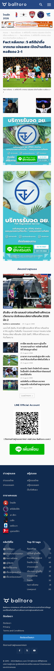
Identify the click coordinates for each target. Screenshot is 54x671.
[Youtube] (34, 651)
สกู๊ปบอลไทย (32, 480)
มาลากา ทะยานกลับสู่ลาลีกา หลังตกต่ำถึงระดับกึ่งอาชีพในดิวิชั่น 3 (35, 358)
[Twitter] (27, 651)
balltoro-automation (11, 324)
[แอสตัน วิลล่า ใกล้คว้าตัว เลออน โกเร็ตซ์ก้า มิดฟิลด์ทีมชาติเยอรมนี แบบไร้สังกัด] (10, 372)
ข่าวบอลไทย (8, 307)
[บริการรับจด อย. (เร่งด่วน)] (27, 164)
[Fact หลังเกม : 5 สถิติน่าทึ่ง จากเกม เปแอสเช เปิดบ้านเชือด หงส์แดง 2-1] (27, 86)
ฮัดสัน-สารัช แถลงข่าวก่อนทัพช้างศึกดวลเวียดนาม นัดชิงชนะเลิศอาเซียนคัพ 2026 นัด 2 (26, 316)
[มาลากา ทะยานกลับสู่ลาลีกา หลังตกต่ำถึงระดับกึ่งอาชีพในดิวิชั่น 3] (10, 360)
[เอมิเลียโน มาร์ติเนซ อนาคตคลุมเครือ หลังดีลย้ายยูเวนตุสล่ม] (10, 385)
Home (5, 32)
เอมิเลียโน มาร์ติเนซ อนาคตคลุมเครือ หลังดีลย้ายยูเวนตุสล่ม (35, 383)
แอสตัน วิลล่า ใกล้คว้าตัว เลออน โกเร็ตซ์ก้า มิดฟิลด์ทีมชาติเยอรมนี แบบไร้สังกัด (35, 371)
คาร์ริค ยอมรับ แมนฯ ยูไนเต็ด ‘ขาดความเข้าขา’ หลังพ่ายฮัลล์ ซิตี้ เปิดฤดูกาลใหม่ (34, 346)
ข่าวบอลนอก (8, 485)
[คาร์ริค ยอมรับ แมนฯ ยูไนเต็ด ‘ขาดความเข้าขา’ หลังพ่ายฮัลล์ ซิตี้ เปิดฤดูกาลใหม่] (10, 347)
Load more (26, 395)
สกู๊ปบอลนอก (33, 485)
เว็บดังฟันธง (32, 489)
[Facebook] (19, 651)
